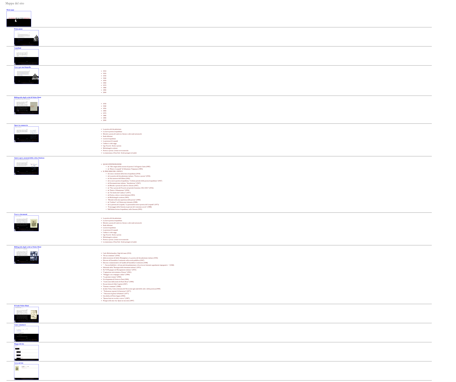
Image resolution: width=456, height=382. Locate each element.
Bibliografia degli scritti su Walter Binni (27, 247)
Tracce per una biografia (22, 67)
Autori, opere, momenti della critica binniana (29, 158)
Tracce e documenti (20, 214)
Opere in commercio (21, 125)
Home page (10, 10)
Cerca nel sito (18, 363)
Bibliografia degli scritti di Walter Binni (27, 97)
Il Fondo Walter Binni (21, 306)
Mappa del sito (19, 344)
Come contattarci (20, 325)
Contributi (17, 48)
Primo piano (18, 29)
